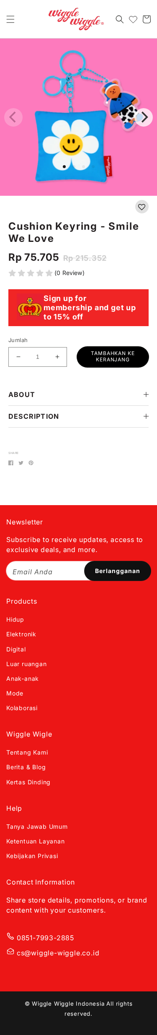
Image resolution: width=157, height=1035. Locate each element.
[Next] (143, 117)
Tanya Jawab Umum (37, 826)
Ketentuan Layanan (35, 841)
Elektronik (21, 634)
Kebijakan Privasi (32, 855)
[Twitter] (20, 462)
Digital (16, 649)
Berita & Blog (26, 766)
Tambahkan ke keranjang (113, 356)
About (21, 394)
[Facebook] (10, 462)
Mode (14, 693)
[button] (10, 19)
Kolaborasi (22, 707)
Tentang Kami (27, 752)
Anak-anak (22, 678)
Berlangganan (117, 570)
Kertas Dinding (28, 782)
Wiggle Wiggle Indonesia (68, 1003)
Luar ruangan (26, 663)
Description (33, 416)
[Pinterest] (30, 462)
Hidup (15, 619)
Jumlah (18, 340)
